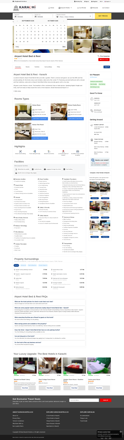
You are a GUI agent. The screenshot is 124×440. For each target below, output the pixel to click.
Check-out (37, 15)
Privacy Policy (16, 418)
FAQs (58, 67)
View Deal (94, 198)
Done (64, 46)
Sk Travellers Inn (94, 212)
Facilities (37, 67)
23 (27, 38)
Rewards (95, 7)
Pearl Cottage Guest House (47, 379)
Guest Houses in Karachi (53, 424)
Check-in (17, 15)
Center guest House (94, 379)
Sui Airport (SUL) (98, 132)
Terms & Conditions (18, 421)
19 (38, 34)
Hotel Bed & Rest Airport (104, 232)
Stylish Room (93, 193)
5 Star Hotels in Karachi (52, 416)
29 (23, 41)
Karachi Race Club (69, 310)
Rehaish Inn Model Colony (22, 379)
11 (34, 31)
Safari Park (36, 312)
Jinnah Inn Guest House (94, 232)
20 (16, 38)
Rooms (28, 67)
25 (35, 38)
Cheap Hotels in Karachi (53, 421)
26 (38, 38)
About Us (15, 416)
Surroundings (48, 67)
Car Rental (82, 7)
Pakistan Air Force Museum (46, 312)
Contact (106, 7)
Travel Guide (83, 421)
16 (27, 34)
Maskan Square (58, 312)
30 (27, 41)
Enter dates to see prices (39, 118)
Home (52, 7)
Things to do (83, 418)
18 (35, 34)
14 (20, 34)
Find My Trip (78, 2)
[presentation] (14, 368)
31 (64, 41)
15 (23, 34)
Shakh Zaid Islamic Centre (26, 312)
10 (31, 31)
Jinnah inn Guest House (104, 213)
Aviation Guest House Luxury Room (104, 193)
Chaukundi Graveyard (20, 313)
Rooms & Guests (61, 15)
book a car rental (100, 163)
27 (16, 41)
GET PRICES (103, 16)
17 (31, 34)
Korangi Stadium (66, 312)
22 (23, 38)
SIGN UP (105, 400)
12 (38, 31)
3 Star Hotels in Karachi (52, 418)
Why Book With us (18, 424)
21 (20, 38)
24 (31, 38)
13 (16, 34)
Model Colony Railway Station (56, 310)
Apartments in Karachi (52, 426)
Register (95, 2)
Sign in (87, 2)
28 (20, 41)
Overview (18, 67)
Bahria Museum (75, 312)
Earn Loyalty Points (18, 426)
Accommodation (84, 416)
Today (17, 46)
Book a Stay (104, 59)
